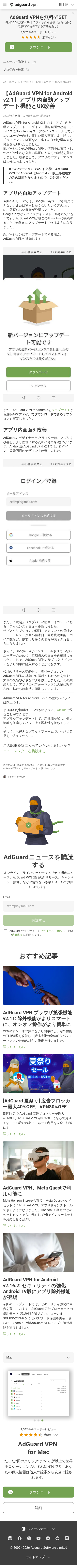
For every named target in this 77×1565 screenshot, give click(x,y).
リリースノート (29, 768)
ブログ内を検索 (13, 69)
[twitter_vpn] (29, 1538)
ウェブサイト (60, 410)
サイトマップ (35, 1557)
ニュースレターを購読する (24, 751)
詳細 (38, 1508)
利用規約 (17, 934)
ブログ (27, 82)
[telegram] (48, 1538)
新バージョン (48, 768)
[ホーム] (23, 4)
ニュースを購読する (16, 62)
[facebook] (19, 1538)
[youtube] (38, 1538)
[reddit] (57, 1538)
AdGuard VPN (11, 82)
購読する (38, 920)
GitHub (62, 710)
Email (6, 897)
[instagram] (10, 1538)
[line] (67, 1538)
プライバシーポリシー (54, 930)
